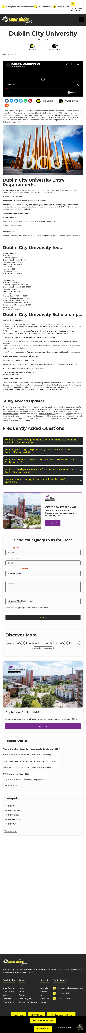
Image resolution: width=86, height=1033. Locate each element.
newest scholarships (65, 411)
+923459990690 (45, 7)
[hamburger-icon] (81, 19)
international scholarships (32, 341)
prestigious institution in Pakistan (48, 205)
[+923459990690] (36, 7)
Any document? (13, 596)
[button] (7, 101)
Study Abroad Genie (44, 416)
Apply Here (75, 11)
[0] (32, 46)
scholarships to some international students (46, 324)
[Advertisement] (43, 847)
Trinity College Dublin (29, 115)
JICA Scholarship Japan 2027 (16, 774)
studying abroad (68, 409)
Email (12, 558)
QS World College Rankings (48, 117)
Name (12, 548)
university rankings (10, 414)
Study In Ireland (9, 54)
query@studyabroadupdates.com (20, 7)
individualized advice (47, 414)
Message (9, 579)
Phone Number (16, 568)
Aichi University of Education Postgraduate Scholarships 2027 (31, 749)
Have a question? (77, 8)
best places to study (45, 411)
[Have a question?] (72, 3)
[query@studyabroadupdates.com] (3, 7)
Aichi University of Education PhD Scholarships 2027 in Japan (31, 761)
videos (68, 414)
